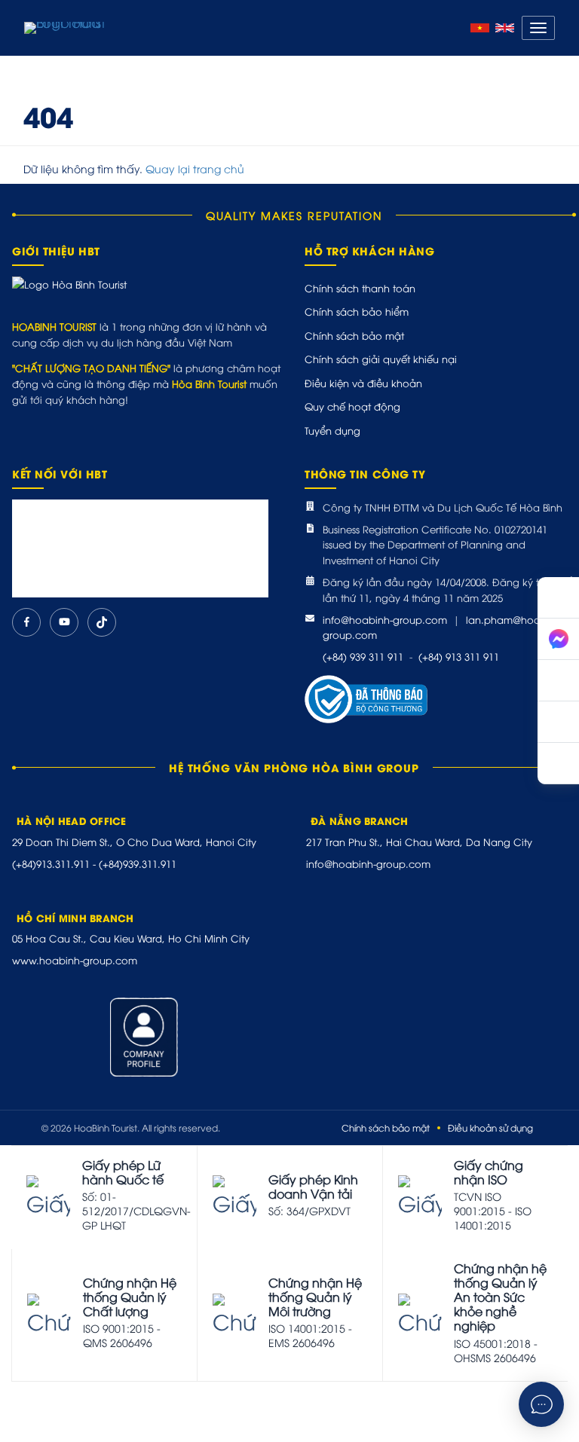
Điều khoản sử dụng (490, 1127)
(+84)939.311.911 (137, 863)
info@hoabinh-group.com (385, 619)
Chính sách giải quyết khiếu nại (381, 358)
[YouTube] (64, 622)
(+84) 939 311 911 (363, 656)
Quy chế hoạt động (352, 406)
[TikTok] (101, 622)
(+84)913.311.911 (51, 863)
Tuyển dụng (332, 430)
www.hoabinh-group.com (74, 960)
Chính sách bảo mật (354, 335)
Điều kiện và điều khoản (363, 383)
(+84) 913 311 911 (458, 656)
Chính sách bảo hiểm (357, 311)
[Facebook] (26, 622)
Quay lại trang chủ (195, 168)
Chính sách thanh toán (360, 288)
